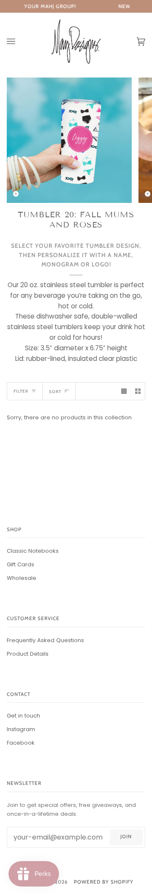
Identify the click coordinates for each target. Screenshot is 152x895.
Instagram (21, 729)
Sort (55, 391)
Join (126, 837)
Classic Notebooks (33, 551)
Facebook (21, 743)
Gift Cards (20, 564)
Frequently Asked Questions (45, 640)
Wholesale (21, 578)
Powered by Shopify (103, 882)
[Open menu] (19, 42)
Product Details (28, 654)
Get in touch (23, 716)
